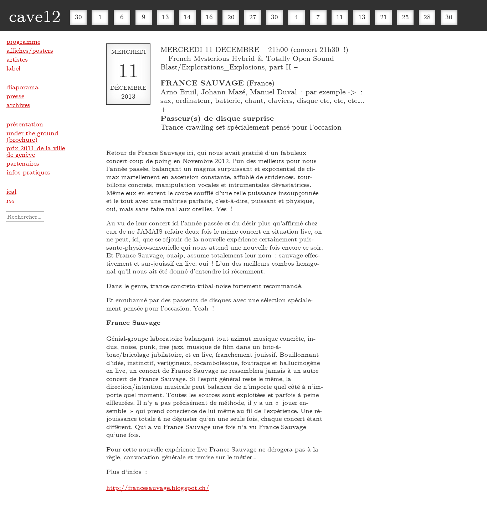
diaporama (22, 87)
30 (78, 16)
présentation (24, 124)
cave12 (35, 15)
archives (18, 104)
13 (165, 16)
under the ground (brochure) (32, 136)
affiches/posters (29, 50)
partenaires (22, 163)
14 (187, 16)
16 (209, 16)
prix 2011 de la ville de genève (35, 151)
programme (23, 41)
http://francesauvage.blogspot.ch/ (157, 487)
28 (427, 16)
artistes (17, 59)
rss (10, 200)
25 (405, 16)
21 (383, 16)
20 (231, 16)
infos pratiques (28, 172)
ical (11, 191)
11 (339, 16)
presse (15, 95)
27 (252, 16)
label (13, 68)
